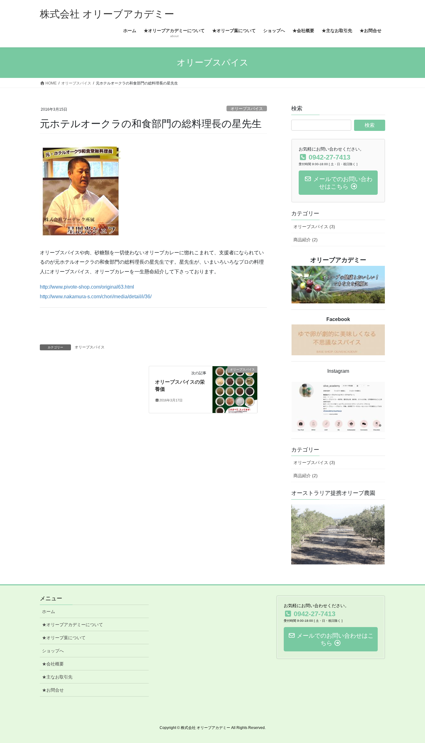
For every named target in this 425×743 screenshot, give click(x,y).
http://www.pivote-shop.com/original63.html (87, 287)
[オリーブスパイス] (235, 389)
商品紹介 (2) (305, 239)
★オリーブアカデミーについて (72, 624)
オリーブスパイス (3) (314, 226)
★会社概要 (53, 663)
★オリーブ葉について (64, 637)
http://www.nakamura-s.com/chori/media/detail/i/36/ (96, 296)
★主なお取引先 (57, 676)
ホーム (48, 611)
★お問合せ (53, 690)
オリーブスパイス (247, 108)
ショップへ (53, 650)
